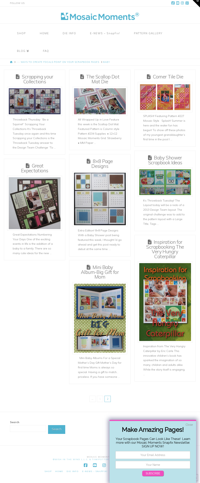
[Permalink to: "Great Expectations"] (35, 203)
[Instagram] (183, 3)
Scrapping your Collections (37, 79)
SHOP (48, 471)
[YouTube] (178, 3)
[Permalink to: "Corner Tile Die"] (165, 97)
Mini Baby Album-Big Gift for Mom (100, 272)
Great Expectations (34, 168)
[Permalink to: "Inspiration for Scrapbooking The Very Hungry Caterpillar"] (165, 302)
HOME (59, 471)
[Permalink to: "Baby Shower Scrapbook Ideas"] (165, 182)
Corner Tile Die (168, 77)
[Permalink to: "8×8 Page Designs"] (100, 199)
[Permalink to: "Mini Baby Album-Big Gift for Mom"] (100, 318)
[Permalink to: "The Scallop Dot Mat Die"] (100, 101)
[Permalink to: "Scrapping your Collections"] (35, 101)
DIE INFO (73, 471)
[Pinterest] (187, 3)
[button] (196, 3)
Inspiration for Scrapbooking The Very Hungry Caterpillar (165, 249)
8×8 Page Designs (102, 163)
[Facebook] (173, 3)
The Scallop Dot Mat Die (102, 79)
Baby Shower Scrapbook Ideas (165, 160)
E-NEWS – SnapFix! (94, 471)
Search (14, 422)
